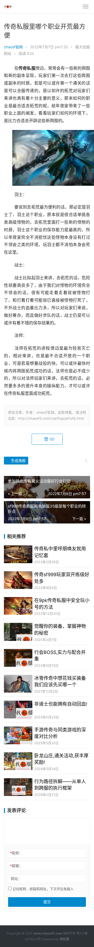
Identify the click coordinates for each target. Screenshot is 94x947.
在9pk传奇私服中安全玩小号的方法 (62, 604)
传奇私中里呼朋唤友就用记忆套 (60, 552)
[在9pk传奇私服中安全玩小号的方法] (18, 606)
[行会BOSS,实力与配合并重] (18, 658)
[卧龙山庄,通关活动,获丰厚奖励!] (18, 761)
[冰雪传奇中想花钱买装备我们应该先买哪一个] (18, 684)
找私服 (64, 939)
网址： (16, 878)
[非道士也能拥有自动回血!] (18, 709)
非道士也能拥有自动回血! (60, 704)
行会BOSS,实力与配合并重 (60, 656)
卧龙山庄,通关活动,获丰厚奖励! (61, 759)
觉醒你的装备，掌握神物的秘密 (60, 629)
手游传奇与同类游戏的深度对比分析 (60, 733)
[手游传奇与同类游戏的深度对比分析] (18, 735)
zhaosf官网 (13, 47)
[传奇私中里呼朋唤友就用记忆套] (18, 554)
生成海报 (18, 460)
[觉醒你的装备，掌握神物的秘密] (18, 632)
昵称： (16, 853)
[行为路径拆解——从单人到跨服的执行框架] (18, 787)
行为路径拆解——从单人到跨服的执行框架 (60, 785)
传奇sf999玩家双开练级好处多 (61, 578)
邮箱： (16, 865)
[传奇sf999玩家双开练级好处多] (18, 580)
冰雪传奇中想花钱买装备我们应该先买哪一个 (60, 681)
